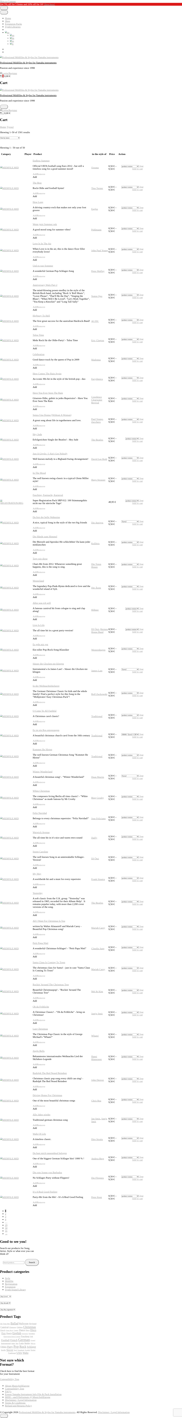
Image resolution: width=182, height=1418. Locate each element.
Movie (33, 1343)
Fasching (25, 1336)
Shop (7, 21)
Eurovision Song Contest (12, 1336)
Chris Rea (96, 1100)
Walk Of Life (39, 1133)
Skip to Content (8, 1)
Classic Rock (9, 1330)
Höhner (95, 609)
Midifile (9, 1281)
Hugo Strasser (98, 479)
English (16, 1333)
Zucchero (96, 422)
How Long (38, 202)
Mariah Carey (98, 927)
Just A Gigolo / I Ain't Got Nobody (50, 453)
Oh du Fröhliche (41, 1006)
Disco (28, 1330)
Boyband (32, 1323)
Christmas (29, 1327)
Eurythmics (97, 379)
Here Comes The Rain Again (47, 373)
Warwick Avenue (41, 832)
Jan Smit (95, 1118)
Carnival (4, 1327)
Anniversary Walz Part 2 (45, 285)
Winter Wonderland (42, 771)
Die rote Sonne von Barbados (47, 1172)
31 (6, 1230)
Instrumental (6, 1343)
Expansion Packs (13, 24)
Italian (13, 1343)
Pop (16, 1346)
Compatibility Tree (9, 1379)
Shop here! (49, 4)
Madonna (96, 359)
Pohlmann (96, 229)
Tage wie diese (40, 558)
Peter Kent (96, 1197)
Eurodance (32, 1333)
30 (6, 1228)
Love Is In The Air (42, 243)
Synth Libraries (13, 26)
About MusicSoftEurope (17, 1385)
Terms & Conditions (15, 1402)
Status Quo (96, 296)
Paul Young (97, 419)
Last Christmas (40, 1028)
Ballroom (24, 1323)
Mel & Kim (97, 991)
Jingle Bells (39, 1051)
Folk (31, 1336)
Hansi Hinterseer (96, 1058)
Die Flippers (97, 1177)
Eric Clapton (97, 340)
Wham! (95, 1035)
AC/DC (95, 321)
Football (5, 1340)
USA (19, 1352)
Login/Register (9, 73)
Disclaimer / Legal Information (21, 1400)
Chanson (12, 1327)
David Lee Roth (99, 459)
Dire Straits (97, 1139)
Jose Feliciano (98, 818)
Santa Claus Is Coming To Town (49, 962)
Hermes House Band (99, 630)
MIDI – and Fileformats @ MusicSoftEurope (27, 1397)
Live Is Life (39, 625)
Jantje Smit (97, 1013)
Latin (21, 1343)
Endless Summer (41, 160)
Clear (141, 166)
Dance (22, 1330)
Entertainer (25, 1333)
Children (20, 1327)
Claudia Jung (97, 948)
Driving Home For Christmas (47, 1095)
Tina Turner (97, 188)
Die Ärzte (96, 587)
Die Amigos (97, 522)
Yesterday (38, 893)
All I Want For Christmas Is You (49, 921)
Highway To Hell (41, 315)
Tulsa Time (38, 335)
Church (2, 1330)
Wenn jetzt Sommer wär (45, 224)
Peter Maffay (97, 271)
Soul (15, 1350)
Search (32, 1262)
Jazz (17, 1343)
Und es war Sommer (43, 265)
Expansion (10, 1286)
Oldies (3, 1346)
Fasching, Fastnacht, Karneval (48, 495)
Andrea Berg (97, 1158)
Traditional (96, 716)
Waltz (25, 1352)
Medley (27, 1343)
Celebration (38, 354)
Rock (22, 1346)
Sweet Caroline (40, 851)
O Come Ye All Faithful (44, 710)
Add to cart (137, 169)
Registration (11, 1284)
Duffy (94, 837)
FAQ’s (8, 1391)
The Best (37, 182)
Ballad (14, 1323)
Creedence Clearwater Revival (96, 400)
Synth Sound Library (15, 1289)
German (24, 1340)
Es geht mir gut (40, 644)
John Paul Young (99, 250)
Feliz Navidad (40, 813)
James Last (96, 670)
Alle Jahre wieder (41, 1114)
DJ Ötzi (95, 629)
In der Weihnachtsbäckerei (46, 685)
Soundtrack (21, 1350)
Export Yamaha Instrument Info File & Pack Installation (33, 1394)
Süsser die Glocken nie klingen (48, 663)
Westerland (38, 580)
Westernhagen (98, 649)
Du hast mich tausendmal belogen (50, 1153)
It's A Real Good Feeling (45, 1191)
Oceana (95, 167)
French (14, 1340)
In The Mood (39, 473)
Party (10, 1346)
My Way (37, 873)
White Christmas (41, 790)
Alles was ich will (42, 603)
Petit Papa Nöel (40, 943)
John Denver (97, 1080)
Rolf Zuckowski (99, 694)
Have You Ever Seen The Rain (48, 392)
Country (16, 1330)
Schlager (31, 1346)
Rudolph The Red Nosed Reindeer (50, 1073)
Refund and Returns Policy (18, 1405)
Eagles (94, 209)
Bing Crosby (97, 797)
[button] (39, 174)
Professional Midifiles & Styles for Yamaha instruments (28, 62)
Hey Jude (37, 434)
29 (6, 1225)
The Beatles (97, 439)
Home (8, 18)
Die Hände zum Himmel (45, 536)
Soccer (9, 1349)
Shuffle (3, 1350)
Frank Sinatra (98, 879)
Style (7, 1278)
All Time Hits (5, 1324)
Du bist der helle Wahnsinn (46, 517)
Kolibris (95, 543)
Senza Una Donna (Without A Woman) (52, 415)
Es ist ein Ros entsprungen (46, 730)
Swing (33, 1350)
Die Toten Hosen (96, 565)
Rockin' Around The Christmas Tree (51, 984)
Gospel (33, 1340)
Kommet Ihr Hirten (42, 749)
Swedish (27, 1350)
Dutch (9, 1333)
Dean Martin (97, 777)
